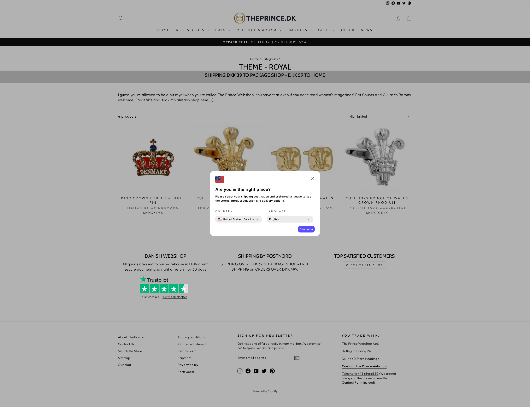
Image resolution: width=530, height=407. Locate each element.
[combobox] (236, 219)
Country (224, 211)
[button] (313, 179)
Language (276, 211)
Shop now (306, 229)
